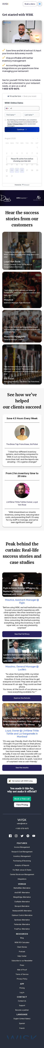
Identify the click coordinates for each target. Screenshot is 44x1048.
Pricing (22, 988)
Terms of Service (22, 974)
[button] (40, 4)
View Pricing (22, 804)
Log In (22, 992)
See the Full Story (22, 634)
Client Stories (22, 947)
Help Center (22, 956)
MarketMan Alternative (22, 888)
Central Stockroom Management (22, 874)
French (22, 1028)
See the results (22, 768)
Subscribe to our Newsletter (22, 961)
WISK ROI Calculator (22, 942)
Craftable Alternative (22, 902)
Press (22, 965)
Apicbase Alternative (22, 920)
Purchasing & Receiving (22, 861)
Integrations (22, 879)
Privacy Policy (22, 979)
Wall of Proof (22, 970)
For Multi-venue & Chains (22, 870)
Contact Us (22, 1001)
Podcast (22, 951)
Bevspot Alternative (22, 906)
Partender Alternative (22, 924)
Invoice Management (22, 847)
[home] (5, 4)
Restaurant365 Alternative (22, 911)
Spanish (22, 1023)
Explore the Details (22, 698)
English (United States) (22, 1019)
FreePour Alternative (22, 929)
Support (22, 1005)
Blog (22, 938)
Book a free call (22, 799)
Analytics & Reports (22, 865)
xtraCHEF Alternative (22, 892)
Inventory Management (22, 856)
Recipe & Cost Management (22, 852)
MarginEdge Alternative (22, 897)
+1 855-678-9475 (22, 828)
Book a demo (30, 4)
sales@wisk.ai (22, 823)
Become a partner (22, 1010)
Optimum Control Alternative (22, 915)
